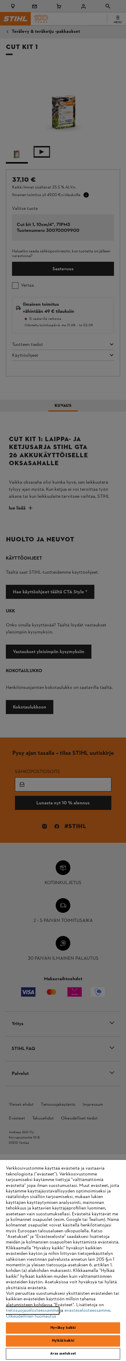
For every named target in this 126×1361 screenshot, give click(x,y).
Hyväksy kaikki (63, 1328)
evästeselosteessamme (87, 1310)
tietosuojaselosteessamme (32, 1310)
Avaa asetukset (63, 1353)
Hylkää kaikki (63, 1340)
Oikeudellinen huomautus (31, 1316)
